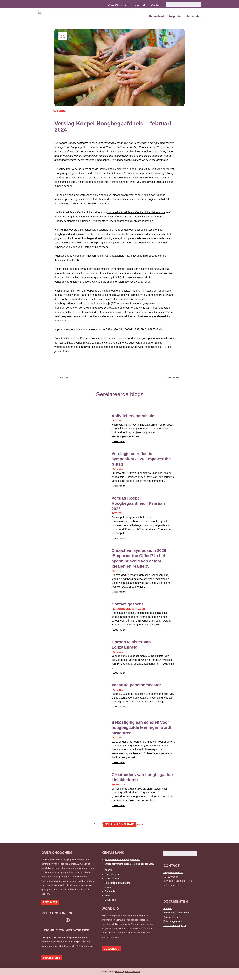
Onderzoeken (112, 874)
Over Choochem (118, 5)
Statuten (167, 908)
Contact (156, 5)
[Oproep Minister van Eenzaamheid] (79, 654)
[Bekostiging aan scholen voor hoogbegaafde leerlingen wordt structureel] (79, 734)
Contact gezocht (127, 604)
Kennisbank (156, 16)
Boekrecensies (112, 878)
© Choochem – (119, 971)
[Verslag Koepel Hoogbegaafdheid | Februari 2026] (79, 510)
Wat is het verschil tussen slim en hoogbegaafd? (129, 863)
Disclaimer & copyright (174, 925)
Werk (107, 895)
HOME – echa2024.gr (100, 203)
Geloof (108, 887)
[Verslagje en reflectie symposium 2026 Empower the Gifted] (79, 466)
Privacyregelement (173, 921)
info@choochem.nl (173, 872)
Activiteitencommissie (133, 416)
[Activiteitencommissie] (79, 428)
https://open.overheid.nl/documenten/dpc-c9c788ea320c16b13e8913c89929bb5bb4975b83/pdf (109, 329)
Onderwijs (110, 891)
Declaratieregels (171, 917)
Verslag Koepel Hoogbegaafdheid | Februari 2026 (138, 503)
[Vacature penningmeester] (79, 697)
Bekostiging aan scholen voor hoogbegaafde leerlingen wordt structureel (141, 727)
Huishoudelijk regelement (176, 912)
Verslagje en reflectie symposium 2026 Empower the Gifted (141, 458)
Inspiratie (175, 16)
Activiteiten (193, 16)
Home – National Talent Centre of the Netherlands (136, 212)
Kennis (108, 869)
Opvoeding (110, 900)
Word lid (140, 5)
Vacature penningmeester (136, 685)
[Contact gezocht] (79, 616)
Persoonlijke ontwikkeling (117, 882)
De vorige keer (62, 169)
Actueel (59, 110)
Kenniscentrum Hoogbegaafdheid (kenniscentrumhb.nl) (122, 221)
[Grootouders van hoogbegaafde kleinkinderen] (79, 787)
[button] (59, 366)
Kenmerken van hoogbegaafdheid (122, 859)
